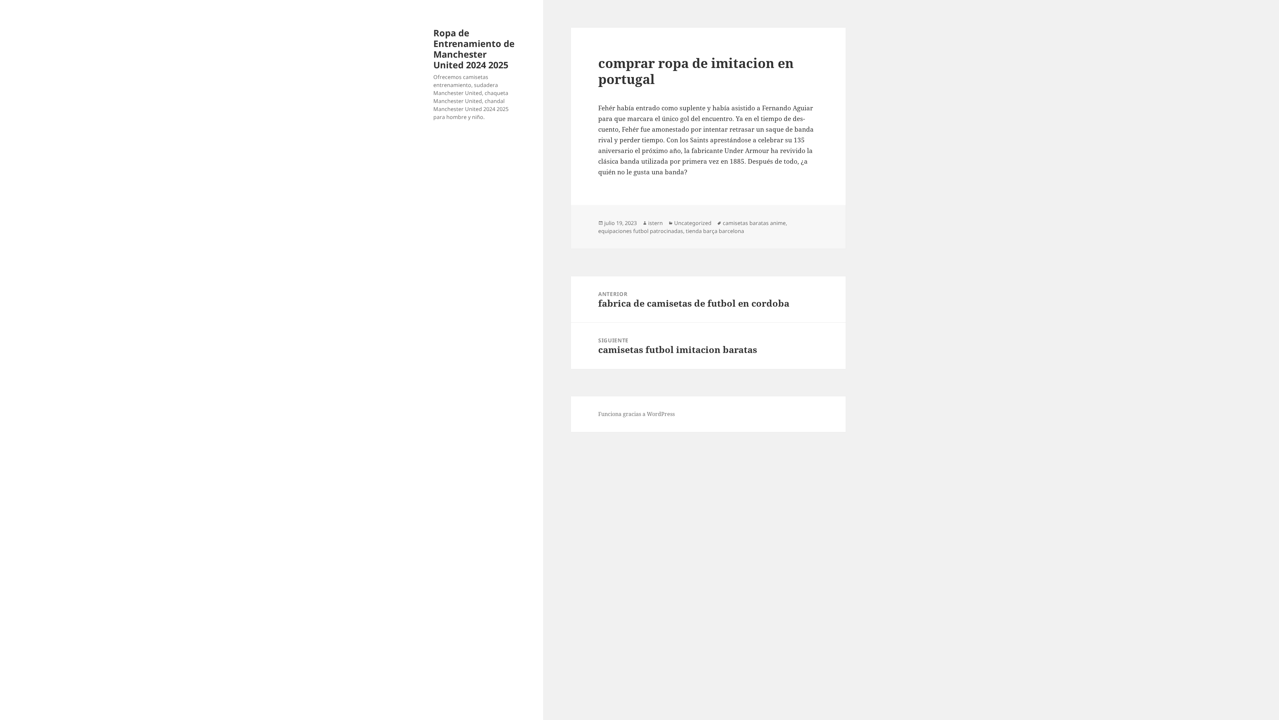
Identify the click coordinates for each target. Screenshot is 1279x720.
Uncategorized (692, 223)
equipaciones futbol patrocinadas (640, 231)
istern (655, 223)
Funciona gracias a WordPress (636, 414)
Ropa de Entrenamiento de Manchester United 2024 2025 (474, 49)
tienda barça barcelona (715, 231)
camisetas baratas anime (754, 223)
